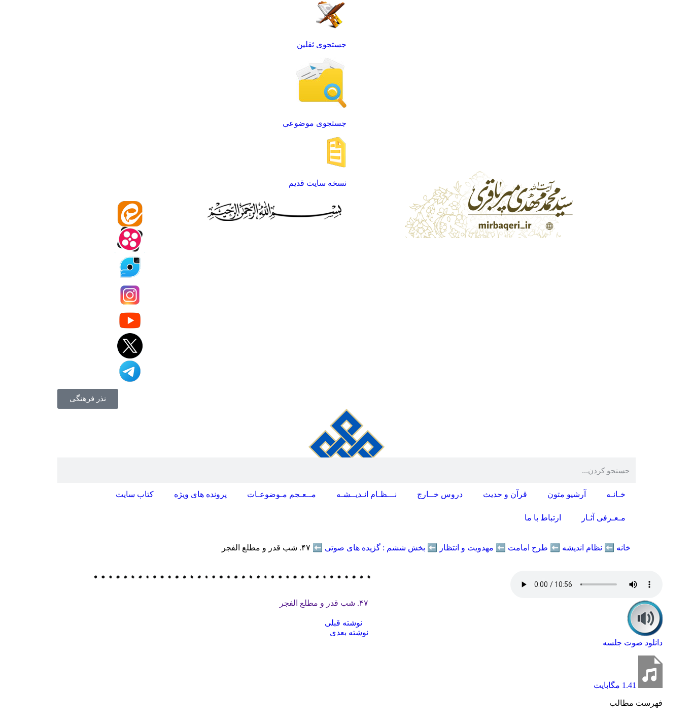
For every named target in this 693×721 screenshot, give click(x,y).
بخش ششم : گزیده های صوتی (375, 547)
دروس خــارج (440, 494)
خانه (623, 547)
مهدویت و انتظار (466, 547)
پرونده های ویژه (200, 494)
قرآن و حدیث (505, 494)
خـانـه (616, 494)
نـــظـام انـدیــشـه (366, 494)
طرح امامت (528, 547)
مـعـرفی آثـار (603, 517)
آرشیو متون (566, 494)
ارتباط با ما (543, 517)
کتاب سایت (135, 494)
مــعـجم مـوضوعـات (281, 494)
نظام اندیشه (582, 547)
